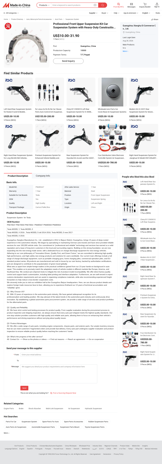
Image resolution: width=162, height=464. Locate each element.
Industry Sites (97, 446)
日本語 (108, 449)
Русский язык (58, 449)
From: (16, 354)
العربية (94, 449)
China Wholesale (70, 446)
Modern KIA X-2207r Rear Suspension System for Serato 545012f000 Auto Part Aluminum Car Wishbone (148, 258)
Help (115, 13)
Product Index (124, 446)
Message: (15, 366)
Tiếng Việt (138, 449)
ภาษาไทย (122, 449)
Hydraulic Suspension (93, 408)
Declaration (107, 454)
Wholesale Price (84, 446)
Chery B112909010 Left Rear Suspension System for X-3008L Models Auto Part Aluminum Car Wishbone (148, 220)
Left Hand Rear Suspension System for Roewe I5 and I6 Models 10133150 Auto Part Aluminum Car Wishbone (148, 182)
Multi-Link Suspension (54, 408)
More (125, 51)
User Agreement (95, 454)
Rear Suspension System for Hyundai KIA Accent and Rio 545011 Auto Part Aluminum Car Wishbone (148, 315)
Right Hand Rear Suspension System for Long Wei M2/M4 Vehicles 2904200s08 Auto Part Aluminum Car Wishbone (148, 277)
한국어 (101, 449)
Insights (145, 446)
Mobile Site (136, 446)
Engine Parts (9, 408)
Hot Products (19, 446)
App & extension (130, 13)
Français (48, 449)
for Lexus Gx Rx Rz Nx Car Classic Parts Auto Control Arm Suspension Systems (148, 201)
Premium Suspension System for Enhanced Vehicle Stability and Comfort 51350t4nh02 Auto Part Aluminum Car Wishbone (148, 296)
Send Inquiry (68, 61)
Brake (21, 408)
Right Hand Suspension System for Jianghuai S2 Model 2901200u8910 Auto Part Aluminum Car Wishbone (148, 353)
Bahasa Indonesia (151, 449)
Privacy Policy (118, 454)
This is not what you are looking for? (34, 393)
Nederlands (86, 449)
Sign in (156, 6)
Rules (158, 13)
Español (30, 449)
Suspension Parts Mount (69, 427)
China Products (31, 446)
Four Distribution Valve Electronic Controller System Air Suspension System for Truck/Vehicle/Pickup (148, 334)
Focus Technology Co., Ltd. (64, 454)
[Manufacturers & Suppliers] (16, 5)
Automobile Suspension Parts (43, 427)
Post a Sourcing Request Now (63, 393)
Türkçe (130, 449)
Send (24, 388)
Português (38, 449)
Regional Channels (111, 446)
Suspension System (29, 421)
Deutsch (76, 449)
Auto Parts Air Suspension (16, 427)
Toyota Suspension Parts (94, 427)
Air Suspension (74, 408)
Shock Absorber (34, 408)
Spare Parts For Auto (50, 421)
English (21, 449)
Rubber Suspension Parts (98, 421)
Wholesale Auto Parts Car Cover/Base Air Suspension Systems (148, 239)
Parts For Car (11, 421)
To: (18, 360)
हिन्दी (115, 449)
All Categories (11, 13)
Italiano (68, 449)
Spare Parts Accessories (73, 421)
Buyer (104, 13)
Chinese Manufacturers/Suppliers (50, 446)
